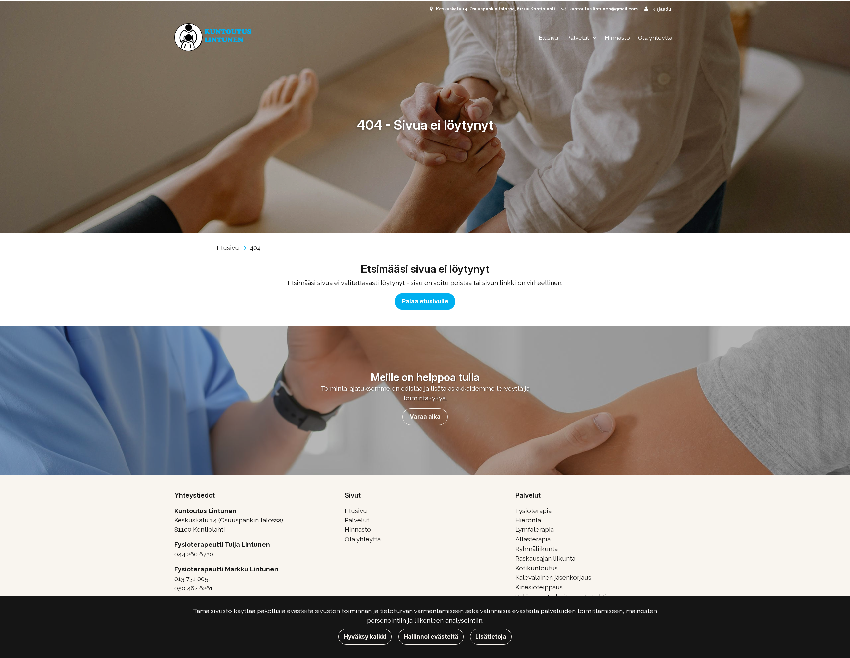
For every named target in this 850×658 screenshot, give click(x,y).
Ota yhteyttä (655, 37)
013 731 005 (191, 578)
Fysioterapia (533, 510)
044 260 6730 (193, 554)
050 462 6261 (193, 588)
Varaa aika (425, 416)
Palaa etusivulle (425, 301)
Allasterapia (533, 539)
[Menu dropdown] (593, 37)
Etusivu (548, 37)
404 (255, 247)
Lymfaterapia (534, 529)
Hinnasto (617, 37)
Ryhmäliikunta (536, 548)
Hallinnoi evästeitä (431, 636)
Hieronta (528, 520)
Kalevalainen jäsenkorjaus (553, 577)
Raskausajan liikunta (545, 558)
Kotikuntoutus (536, 568)
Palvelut (578, 37)
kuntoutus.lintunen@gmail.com (603, 8)
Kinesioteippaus (539, 587)
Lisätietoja (490, 636)
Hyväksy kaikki (365, 636)
